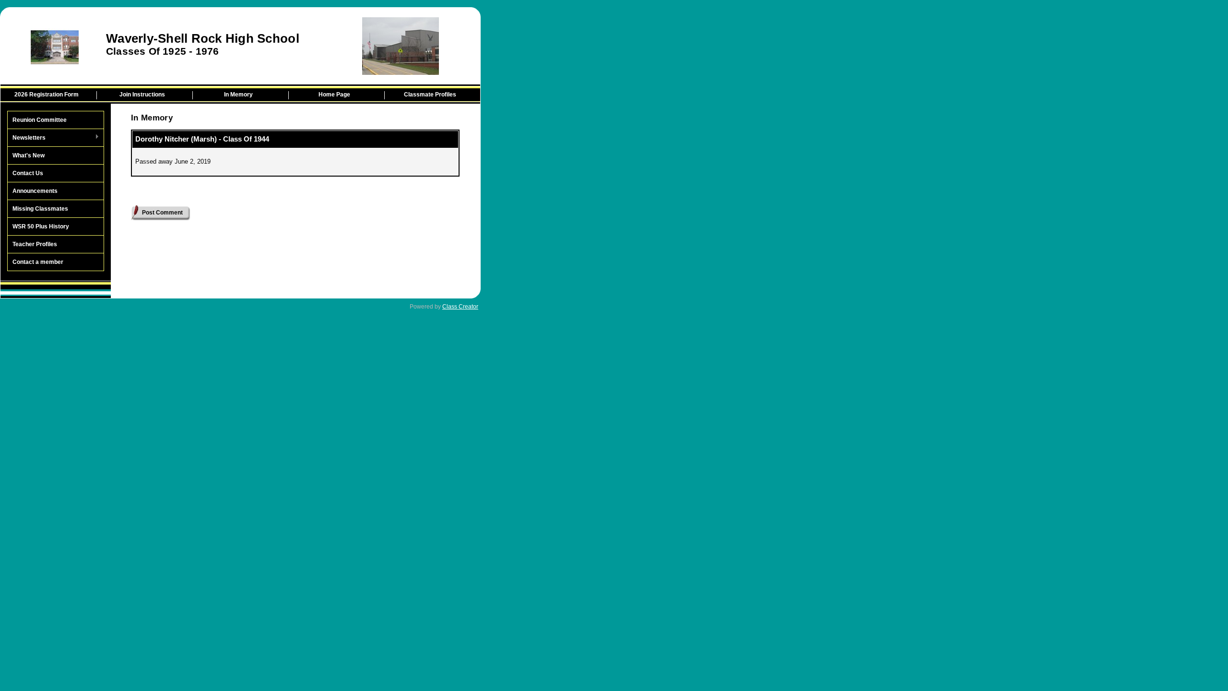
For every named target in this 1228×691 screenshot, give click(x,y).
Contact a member (37, 262)
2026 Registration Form (46, 94)
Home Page (334, 94)
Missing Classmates (40, 208)
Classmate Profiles (430, 94)
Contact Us (27, 173)
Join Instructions (142, 94)
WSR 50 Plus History (40, 226)
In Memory (238, 94)
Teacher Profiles (34, 244)
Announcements (35, 191)
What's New (28, 155)
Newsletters (27, 138)
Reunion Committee (39, 120)
